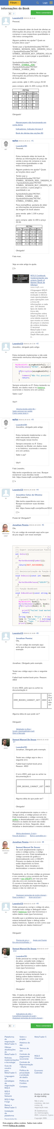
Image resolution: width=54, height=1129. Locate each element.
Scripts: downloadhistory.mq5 (23, 731)
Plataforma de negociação (10, 1040)
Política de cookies (17, 1125)
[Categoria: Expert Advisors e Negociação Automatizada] (5, 13)
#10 (14, 951)
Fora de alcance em (19, 836)
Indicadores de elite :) (24, 1014)
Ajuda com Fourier (40, 940)
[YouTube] (36, 1090)
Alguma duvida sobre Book (26, 409)
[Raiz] (2, 13)
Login (45, 3)
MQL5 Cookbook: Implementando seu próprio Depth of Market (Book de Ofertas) (39, 280)
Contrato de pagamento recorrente (25, 1056)
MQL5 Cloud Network (8, 1093)
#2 (37, 343)
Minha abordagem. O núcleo (27, 834)
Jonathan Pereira (20, 525)
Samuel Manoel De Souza (24, 739)
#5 (43, 525)
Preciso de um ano (23, 940)
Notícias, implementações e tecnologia (12, 1060)
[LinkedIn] (40, 1090)
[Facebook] (36, 1086)
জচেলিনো (15, 141)
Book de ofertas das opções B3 (29, 133)
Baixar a (10, 1106)
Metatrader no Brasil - (24, 729)
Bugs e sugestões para (38, 836)
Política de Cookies (24, 1082)
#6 (37, 633)
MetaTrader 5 (40, 1037)
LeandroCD (17, 18)
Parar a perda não (19, 897)
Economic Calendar (38, 1071)
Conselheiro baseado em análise (25, 1016)
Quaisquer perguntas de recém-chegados (32, 895)
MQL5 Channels (38, 1057)
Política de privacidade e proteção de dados (25, 1073)
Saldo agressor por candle (22, 411)
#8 (43, 842)
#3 (32, 419)
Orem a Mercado (18, 733)
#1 (32, 141)
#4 (37, 490)
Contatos (23, 1086)
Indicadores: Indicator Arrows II (29, 129)
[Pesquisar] (37, 2)
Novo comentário (43, 13)
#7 (14, 742)
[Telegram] (40, 1086)
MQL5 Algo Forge (9, 1100)
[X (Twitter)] (45, 1086)
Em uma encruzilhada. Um (22, 942)
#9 (37, 903)
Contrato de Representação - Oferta (26, 1064)
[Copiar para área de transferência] (48, 365)
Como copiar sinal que (20, 413)
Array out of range (35, 897)
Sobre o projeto (23, 1038)
